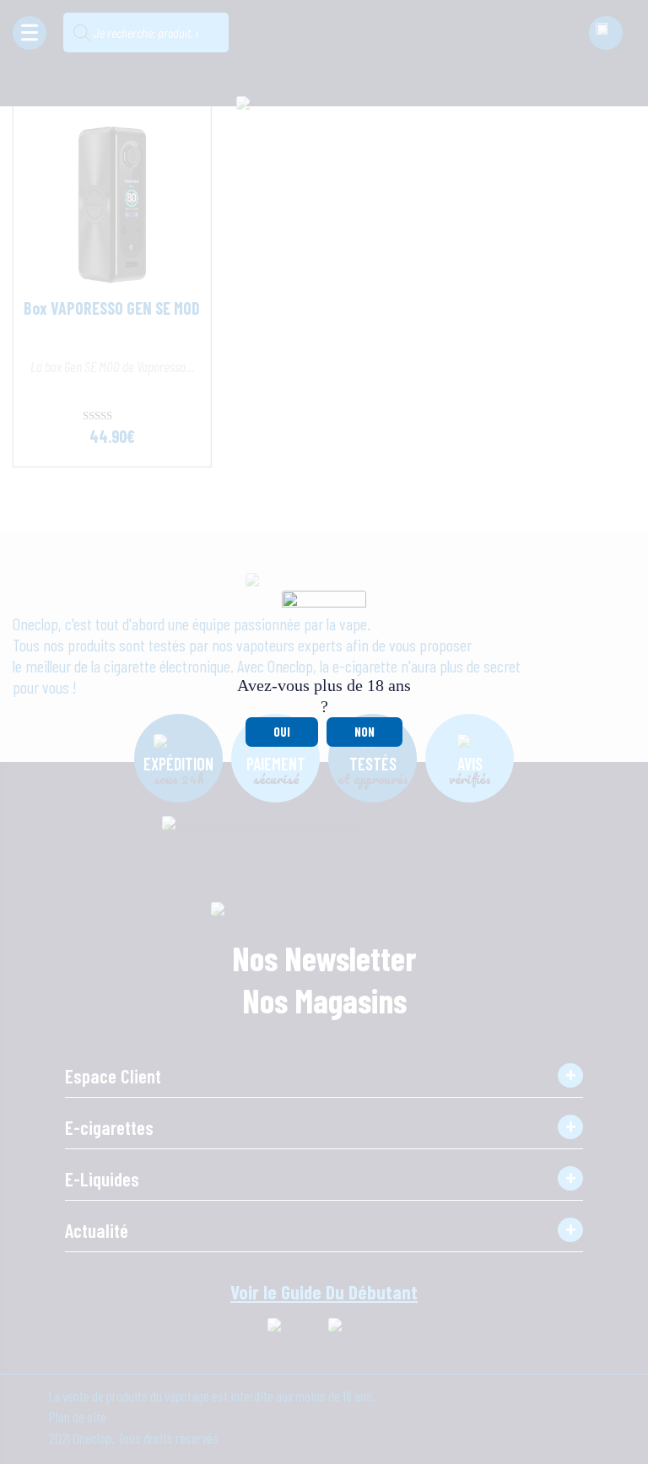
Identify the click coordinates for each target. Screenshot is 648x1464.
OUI (281, 731)
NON (364, 731)
